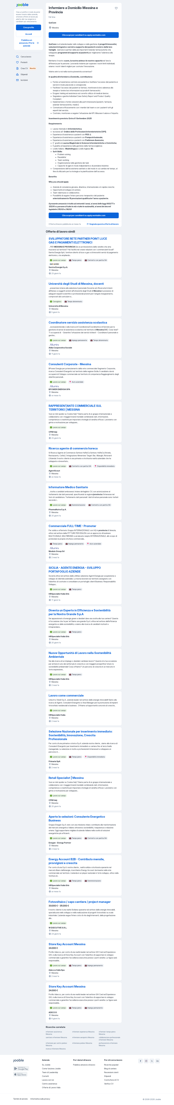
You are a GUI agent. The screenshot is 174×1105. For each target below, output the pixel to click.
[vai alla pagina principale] (29, 5)
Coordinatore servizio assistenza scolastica (78, 322)
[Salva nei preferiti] (116, 8)
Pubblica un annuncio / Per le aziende (26, 43)
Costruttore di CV (111, 1080)
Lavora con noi (48, 1080)
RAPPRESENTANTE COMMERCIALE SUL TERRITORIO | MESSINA (75, 407)
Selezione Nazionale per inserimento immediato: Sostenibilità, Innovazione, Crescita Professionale (80, 735)
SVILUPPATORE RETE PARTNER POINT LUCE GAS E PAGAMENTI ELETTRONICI (78, 240)
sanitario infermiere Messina (56, 1037)
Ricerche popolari (111, 1065)
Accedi (28, 34)
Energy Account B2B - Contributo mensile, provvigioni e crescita (76, 861)
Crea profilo (28, 27)
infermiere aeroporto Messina (83, 1037)
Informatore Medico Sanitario (68, 487)
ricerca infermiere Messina (56, 1049)
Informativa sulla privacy (40, 1099)
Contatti (45, 1076)
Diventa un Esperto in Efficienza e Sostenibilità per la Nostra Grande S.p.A (80, 612)
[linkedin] (157, 1061)
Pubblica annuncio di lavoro (84, 1065)
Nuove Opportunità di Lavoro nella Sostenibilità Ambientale (80, 654)
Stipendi (107, 1076)
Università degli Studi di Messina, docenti (76, 283)
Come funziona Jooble (51, 1068)
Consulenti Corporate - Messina (70, 364)
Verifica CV (108, 1084)
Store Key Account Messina (67, 944)
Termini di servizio (20, 1099)
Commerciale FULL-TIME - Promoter (72, 526)
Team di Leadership (50, 1072)
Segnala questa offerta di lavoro (104, 224)
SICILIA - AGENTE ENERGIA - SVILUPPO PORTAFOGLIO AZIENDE (75, 569)
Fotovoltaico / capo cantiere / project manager (80, 902)
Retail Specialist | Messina (66, 778)
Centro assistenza (49, 1084)
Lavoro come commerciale (66, 695)
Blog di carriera (110, 1068)
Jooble (158, 1099)
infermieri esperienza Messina (83, 1032)
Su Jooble (46, 1065)
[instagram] (146, 1061)
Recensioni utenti (111, 1072)
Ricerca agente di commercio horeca (73, 448)
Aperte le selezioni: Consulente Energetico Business (77, 818)
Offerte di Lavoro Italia (51, 1087)
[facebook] (140, 1061)
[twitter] (151, 1061)
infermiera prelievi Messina (82, 1043)
